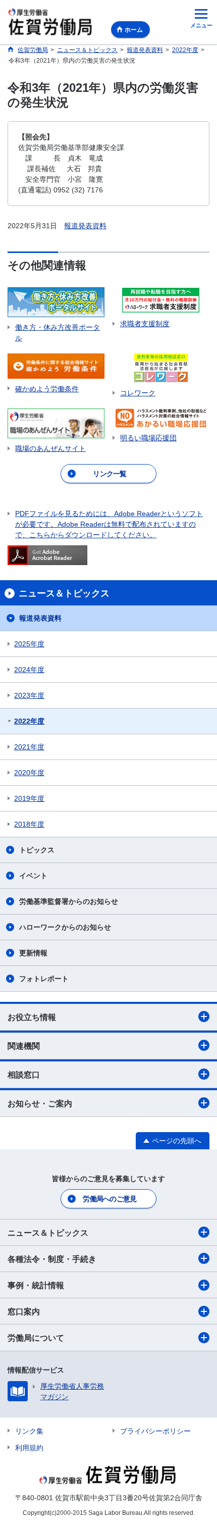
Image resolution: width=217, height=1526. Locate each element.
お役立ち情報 (32, 1017)
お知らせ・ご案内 (40, 1103)
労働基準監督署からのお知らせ (68, 901)
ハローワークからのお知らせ (65, 927)
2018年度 (29, 824)
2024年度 (29, 670)
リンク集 (29, 1431)
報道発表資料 (85, 226)
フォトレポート (44, 979)
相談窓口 (24, 1075)
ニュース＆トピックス (48, 1233)
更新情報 (33, 953)
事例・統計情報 (36, 1285)
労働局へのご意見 (109, 1199)
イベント (33, 876)
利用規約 (29, 1448)
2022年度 (29, 721)
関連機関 (24, 1046)
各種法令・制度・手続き (52, 1259)
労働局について (36, 1338)
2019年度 (29, 798)
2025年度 (29, 644)
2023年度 (29, 695)
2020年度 (29, 773)
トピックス (37, 850)
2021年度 (29, 747)
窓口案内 (24, 1311)
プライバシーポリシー (155, 1431)
